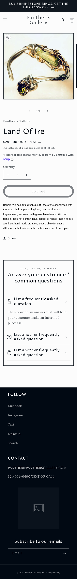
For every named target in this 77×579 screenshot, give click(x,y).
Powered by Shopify (51, 572)
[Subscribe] (64, 553)
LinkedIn (14, 434)
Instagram (15, 415)
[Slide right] (47, 111)
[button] (5, 20)
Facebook (15, 406)
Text (11, 424)
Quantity (9, 167)
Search (13, 443)
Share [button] (12, 238)
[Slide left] (29, 111)
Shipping (23, 147)
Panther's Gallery (33, 572)
